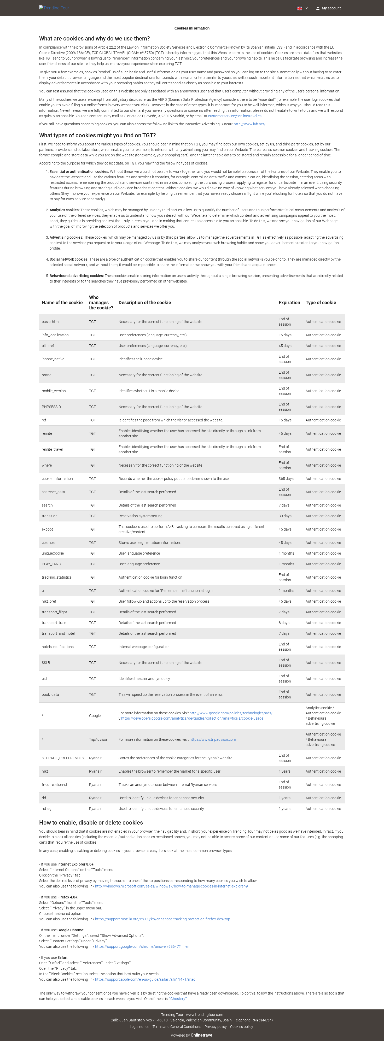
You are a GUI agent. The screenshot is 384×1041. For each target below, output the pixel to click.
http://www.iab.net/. (250, 124)
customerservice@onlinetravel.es (234, 116)
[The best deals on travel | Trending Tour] (54, 8)
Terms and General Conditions (177, 1027)
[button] (302, 8)
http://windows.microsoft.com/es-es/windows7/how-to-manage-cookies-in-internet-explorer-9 (171, 886)
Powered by (192, 1035)
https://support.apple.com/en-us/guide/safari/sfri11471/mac (145, 979)
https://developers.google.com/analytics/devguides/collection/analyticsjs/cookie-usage (192, 718)
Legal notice (139, 1027)
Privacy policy (216, 1027)
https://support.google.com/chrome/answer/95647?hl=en (142, 946)
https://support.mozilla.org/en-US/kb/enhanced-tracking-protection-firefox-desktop (162, 919)
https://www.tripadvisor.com (213, 739)
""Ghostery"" (177, 999)
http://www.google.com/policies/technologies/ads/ (231, 713)
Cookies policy (241, 1027)
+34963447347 (262, 1020)
